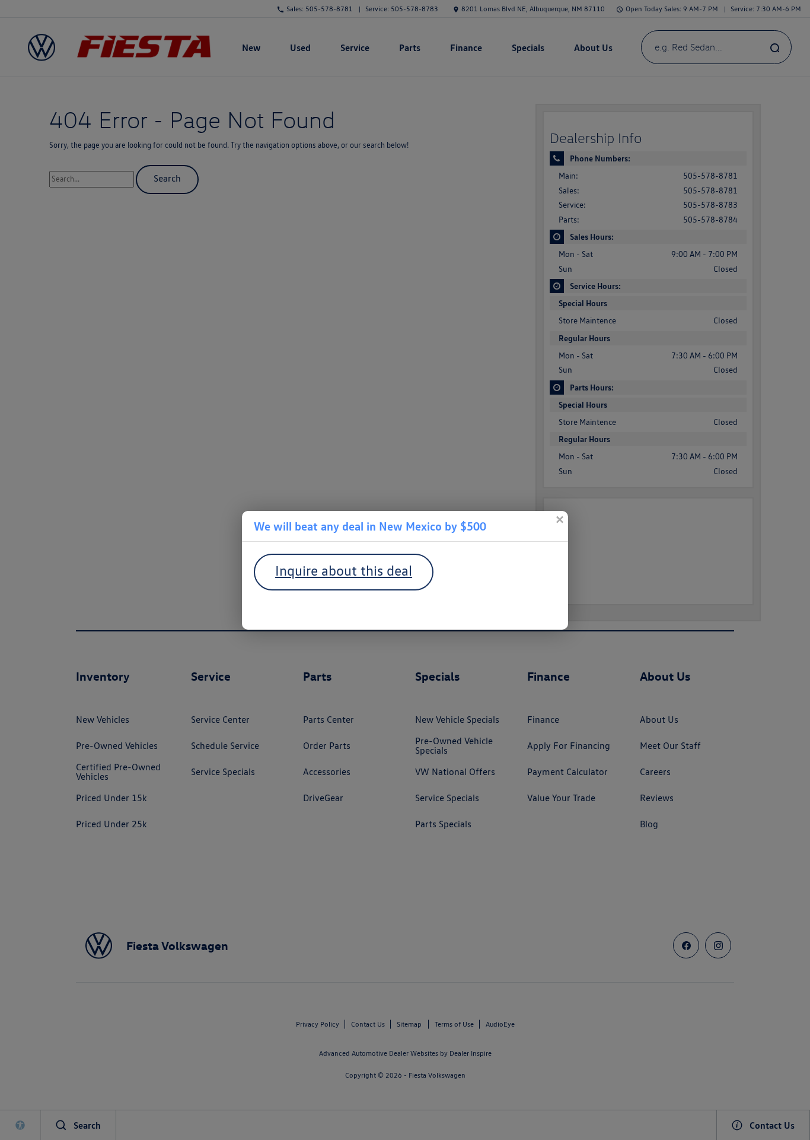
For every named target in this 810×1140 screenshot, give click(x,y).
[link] (559, 520)
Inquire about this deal (343, 570)
